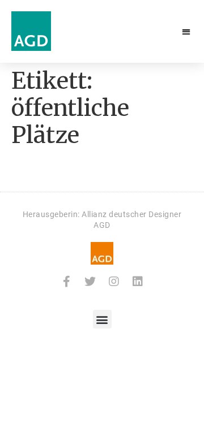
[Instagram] (114, 281)
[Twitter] (90, 281)
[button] (186, 31)
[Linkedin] (137, 281)
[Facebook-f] (66, 281)
